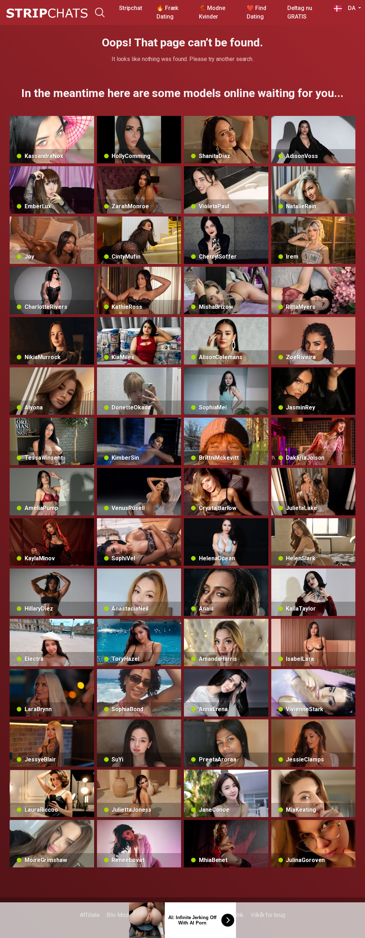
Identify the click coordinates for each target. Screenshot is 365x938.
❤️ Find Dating (256, 12)
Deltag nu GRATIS (299, 12)
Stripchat (130, 8)
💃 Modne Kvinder (212, 12)
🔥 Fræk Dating (167, 12)
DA (349, 8)
